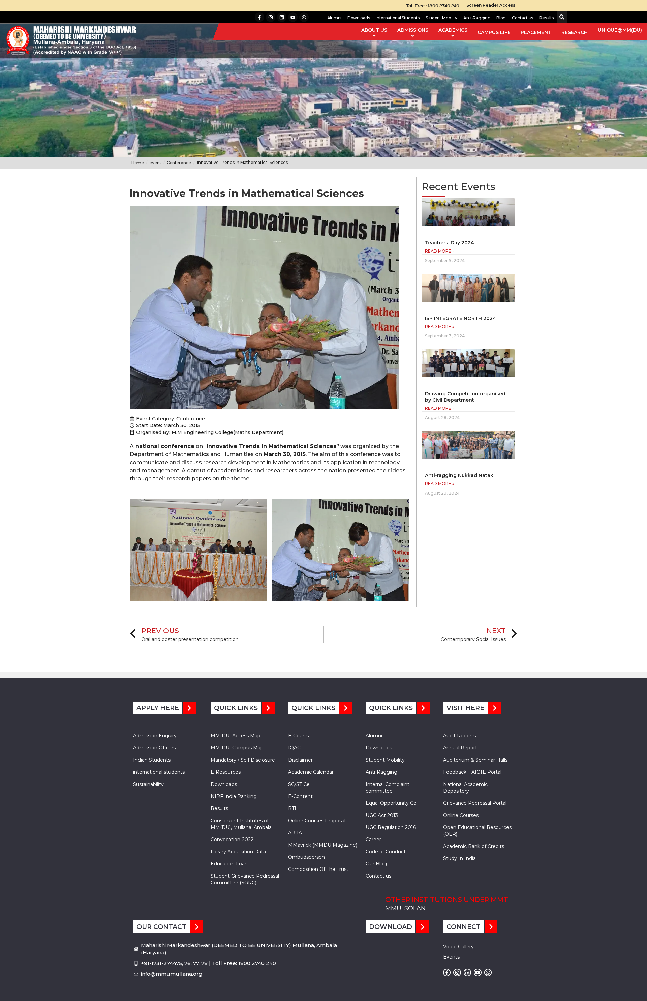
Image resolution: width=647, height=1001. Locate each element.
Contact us (522, 17)
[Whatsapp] (304, 17)
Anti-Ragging (476, 17)
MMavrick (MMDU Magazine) (322, 845)
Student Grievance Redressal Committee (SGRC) (245, 879)
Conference (190, 419)
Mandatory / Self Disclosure (243, 760)
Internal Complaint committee (387, 787)
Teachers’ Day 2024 (449, 243)
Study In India (459, 858)
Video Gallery (458, 947)
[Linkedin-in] (467, 972)
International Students (397, 17)
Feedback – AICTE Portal (472, 772)
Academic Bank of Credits (473, 846)
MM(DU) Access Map (235, 736)
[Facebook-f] (259, 17)
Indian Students (152, 760)
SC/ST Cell (300, 784)
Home (137, 162)
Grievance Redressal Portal (474, 803)
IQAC (294, 748)
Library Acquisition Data (238, 852)
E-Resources (226, 772)
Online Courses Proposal (316, 821)
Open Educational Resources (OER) (477, 830)
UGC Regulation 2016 (391, 827)
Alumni (334, 17)
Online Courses (461, 815)
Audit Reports (459, 736)
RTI (292, 808)
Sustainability (148, 784)
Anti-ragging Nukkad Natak (459, 475)
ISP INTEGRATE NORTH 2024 (460, 318)
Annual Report (460, 748)
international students (159, 772)
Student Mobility (441, 17)
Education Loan (229, 864)
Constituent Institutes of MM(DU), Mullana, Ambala (241, 824)
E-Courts (298, 736)
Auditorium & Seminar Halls (475, 760)
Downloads (358, 17)
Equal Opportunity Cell (392, 803)
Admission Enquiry (155, 736)
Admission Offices (154, 748)
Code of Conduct (386, 852)
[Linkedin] (281, 17)
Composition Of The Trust (318, 869)
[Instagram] (270, 17)
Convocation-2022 (232, 839)
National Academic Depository (465, 787)
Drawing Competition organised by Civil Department (465, 397)
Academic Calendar (311, 772)
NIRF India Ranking (234, 796)
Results (546, 17)
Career (373, 839)
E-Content (300, 796)
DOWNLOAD (390, 927)
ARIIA (295, 833)
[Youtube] (293, 17)
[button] (560, 17)
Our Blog (376, 864)
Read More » (439, 251)
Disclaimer (300, 760)
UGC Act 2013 (382, 815)
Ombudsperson (306, 857)
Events (451, 957)
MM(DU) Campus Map (237, 748)
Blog (501, 17)
